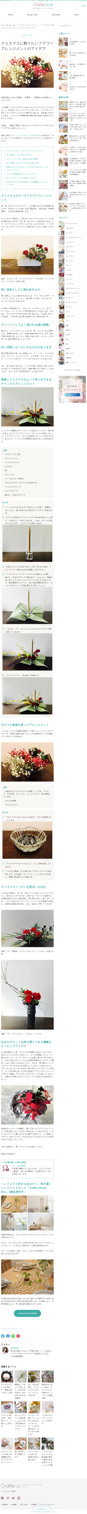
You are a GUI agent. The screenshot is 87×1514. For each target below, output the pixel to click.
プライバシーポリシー (47, 1504)
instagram (8, 1498)
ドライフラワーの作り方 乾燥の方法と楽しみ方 (33, 1456)
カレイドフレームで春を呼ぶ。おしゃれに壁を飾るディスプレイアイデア (20, 1422)
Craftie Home (48, 1232)
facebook (2, 1498)
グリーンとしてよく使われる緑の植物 (22, 159)
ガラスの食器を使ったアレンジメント (22, 174)
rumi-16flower (49, 89)
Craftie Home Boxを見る (27, 1313)
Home (10, 15)
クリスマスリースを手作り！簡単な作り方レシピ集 (6, 1389)
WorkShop (56, 15)
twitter (13, 1498)
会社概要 (14, 1504)
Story (77, 15)
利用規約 (34, 1504)
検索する (83, 25)
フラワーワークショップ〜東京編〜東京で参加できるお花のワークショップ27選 (47, 1458)
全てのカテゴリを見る (72, 370)
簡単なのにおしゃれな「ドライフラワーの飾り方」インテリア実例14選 (47, 1391)
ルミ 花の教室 (18, 1166)
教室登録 (5, 1504)
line (18, 1498)
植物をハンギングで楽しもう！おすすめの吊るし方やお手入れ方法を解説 (20, 1391)
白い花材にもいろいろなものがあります (23, 163)
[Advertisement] (72, 416)
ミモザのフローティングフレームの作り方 (47, 1419)
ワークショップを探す (9, 1491)
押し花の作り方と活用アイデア (20, 1454)
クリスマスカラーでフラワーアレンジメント (25, 151)
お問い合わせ (24, 1504)
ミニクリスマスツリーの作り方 (26, 135)
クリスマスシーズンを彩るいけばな (21, 178)
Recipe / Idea (32, 15)
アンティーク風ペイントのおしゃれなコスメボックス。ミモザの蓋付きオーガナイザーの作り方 (33, 1424)
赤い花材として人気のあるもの (19, 155)
